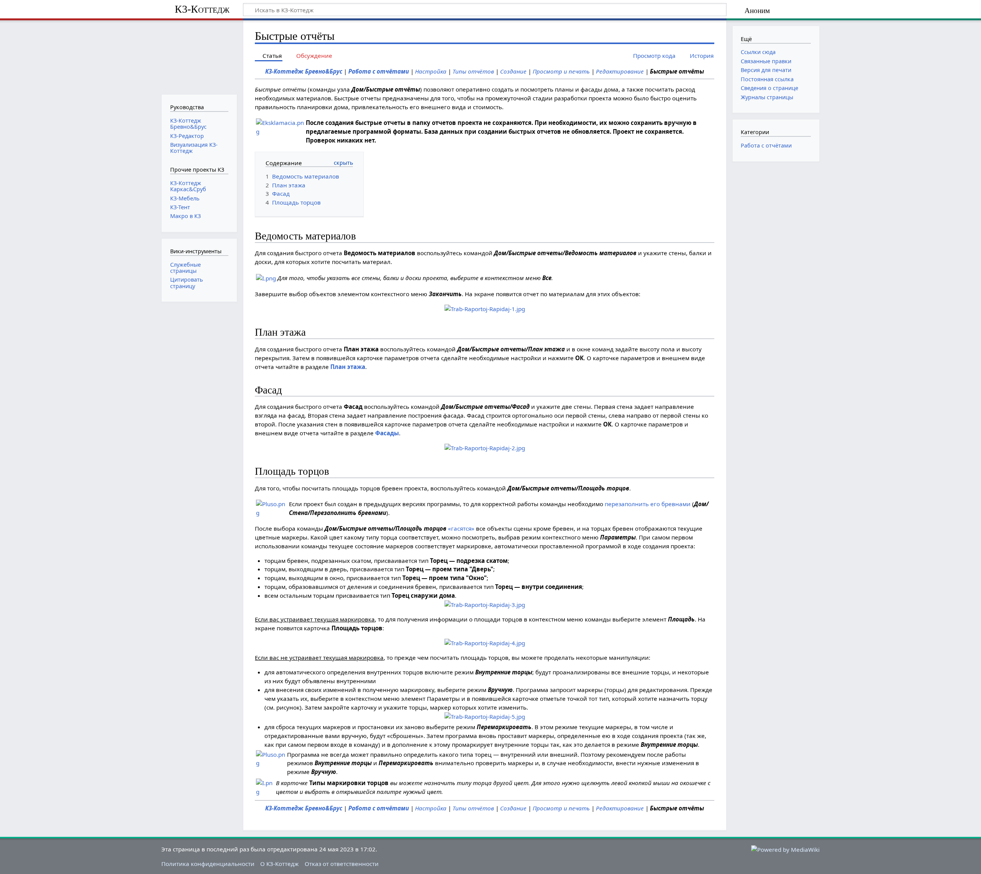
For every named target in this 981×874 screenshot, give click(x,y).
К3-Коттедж (202, 9)
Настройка (430, 71)
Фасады (387, 433)
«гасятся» (461, 528)
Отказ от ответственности (342, 863)
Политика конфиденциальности (207, 863)
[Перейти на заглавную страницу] (199, 57)
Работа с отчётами (378, 71)
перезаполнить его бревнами (648, 504)
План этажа (347, 367)
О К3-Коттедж (279, 863)
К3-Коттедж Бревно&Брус (303, 71)
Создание (513, 71)
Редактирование (620, 71)
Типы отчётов (473, 71)
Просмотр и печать (561, 71)
